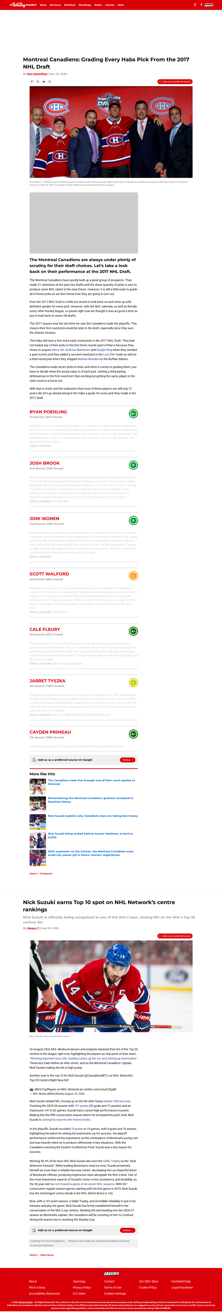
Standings (85, 4)
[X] (195, 4)
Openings (79, 1281)
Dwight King (104, 350)
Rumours (55, 4)
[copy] (49, 81)
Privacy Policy (82, 1287)
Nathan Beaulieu (89, 359)
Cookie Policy (148, 1287)
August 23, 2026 (74, 1093)
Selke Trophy (111, 1161)
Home (33, 873)
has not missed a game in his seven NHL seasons (82, 1184)
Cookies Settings (115, 1293)
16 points (77, 1129)
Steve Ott (58, 350)
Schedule (69, 4)
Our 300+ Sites (148, 1281)
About (33, 1281)
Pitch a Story (37, 1287)
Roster (98, 4)
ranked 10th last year (116, 1101)
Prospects (46, 873)
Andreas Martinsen (77, 350)
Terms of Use (112, 1287)
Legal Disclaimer (182, 1287)
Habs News (47, 1254)
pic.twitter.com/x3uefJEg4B (98, 1089)
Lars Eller (109, 354)
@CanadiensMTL (96, 1075)
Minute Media (26, 1302)
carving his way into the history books (66, 1119)
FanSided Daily (181, 1281)
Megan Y (33, 928)
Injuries (109, 4)
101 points (81, 1105)
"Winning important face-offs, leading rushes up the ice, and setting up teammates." (84, 1058)
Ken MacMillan (37, 73)
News (43, 4)
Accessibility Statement (44, 1293)
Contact (109, 1281)
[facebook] (201, 4)
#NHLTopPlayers (46, 1089)
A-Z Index (79, 1293)
